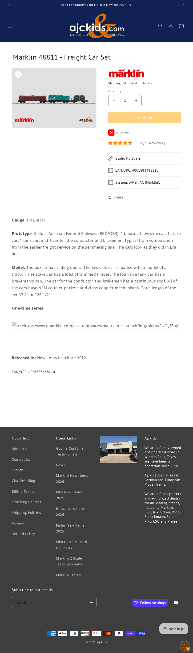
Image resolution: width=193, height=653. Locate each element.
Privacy (18, 523)
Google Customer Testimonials (70, 451)
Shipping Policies (26, 512)
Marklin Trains (68, 575)
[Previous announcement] (9, 5)
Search (18, 470)
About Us (19, 449)
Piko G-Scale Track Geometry (71, 545)
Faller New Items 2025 (70, 528)
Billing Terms (23, 491)
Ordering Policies (26, 502)
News (60, 465)
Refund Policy (23, 534)
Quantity (114, 91)
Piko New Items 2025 (69, 495)
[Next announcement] (184, 5)
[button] (10, 26)
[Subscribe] (91, 602)
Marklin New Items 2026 (72, 478)
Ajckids (102, 642)
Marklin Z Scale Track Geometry (69, 561)
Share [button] (119, 197)
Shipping (114, 83)
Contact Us (21, 459)
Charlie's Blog (23, 480)
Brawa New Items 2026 (71, 511)
